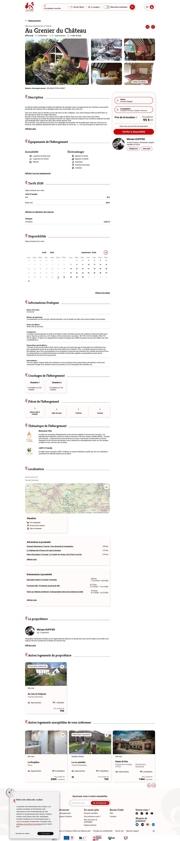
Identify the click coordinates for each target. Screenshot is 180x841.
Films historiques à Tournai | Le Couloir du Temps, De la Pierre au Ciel (54, 554)
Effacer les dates (102, 293)
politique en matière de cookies (28, 824)
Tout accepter (45, 833)
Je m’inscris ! (100, 803)
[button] (67, 495)
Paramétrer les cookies (23, 833)
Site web (146, 148)
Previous (30, 676)
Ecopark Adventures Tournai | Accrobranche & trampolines (50, 546)
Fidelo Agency (153, 831)
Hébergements (34, 21)
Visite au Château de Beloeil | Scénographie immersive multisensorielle (55, 592)
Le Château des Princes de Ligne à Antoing (44, 550)
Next (62, 676)
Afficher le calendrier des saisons (39, 212)
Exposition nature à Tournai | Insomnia (42, 580)
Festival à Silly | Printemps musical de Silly (43, 586)
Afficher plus (30, 129)
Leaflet (89, 513)
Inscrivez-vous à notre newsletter (90, 796)
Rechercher (132, 7)
